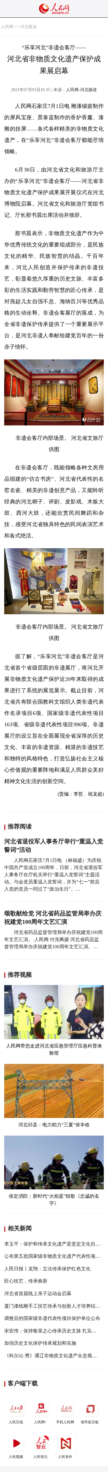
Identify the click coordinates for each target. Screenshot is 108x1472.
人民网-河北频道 (81, 90)
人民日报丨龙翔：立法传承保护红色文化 (47, 1268)
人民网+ (40, 1422)
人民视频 (16, 1457)
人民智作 (65, 1457)
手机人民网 (65, 1422)
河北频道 (28, 26)
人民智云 (40, 1457)
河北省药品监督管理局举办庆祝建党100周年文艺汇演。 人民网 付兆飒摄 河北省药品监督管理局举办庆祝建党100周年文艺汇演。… (53, 939)
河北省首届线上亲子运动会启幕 (37, 1293)
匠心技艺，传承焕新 (25, 1280)
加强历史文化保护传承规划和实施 (40, 1343)
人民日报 (16, 1422)
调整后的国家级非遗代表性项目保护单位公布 (52, 1318)
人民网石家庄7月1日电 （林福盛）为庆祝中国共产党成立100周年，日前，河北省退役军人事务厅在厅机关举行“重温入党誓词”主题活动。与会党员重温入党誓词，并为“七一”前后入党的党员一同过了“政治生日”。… (53, 875)
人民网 (7, 26)
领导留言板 (90, 1422)
